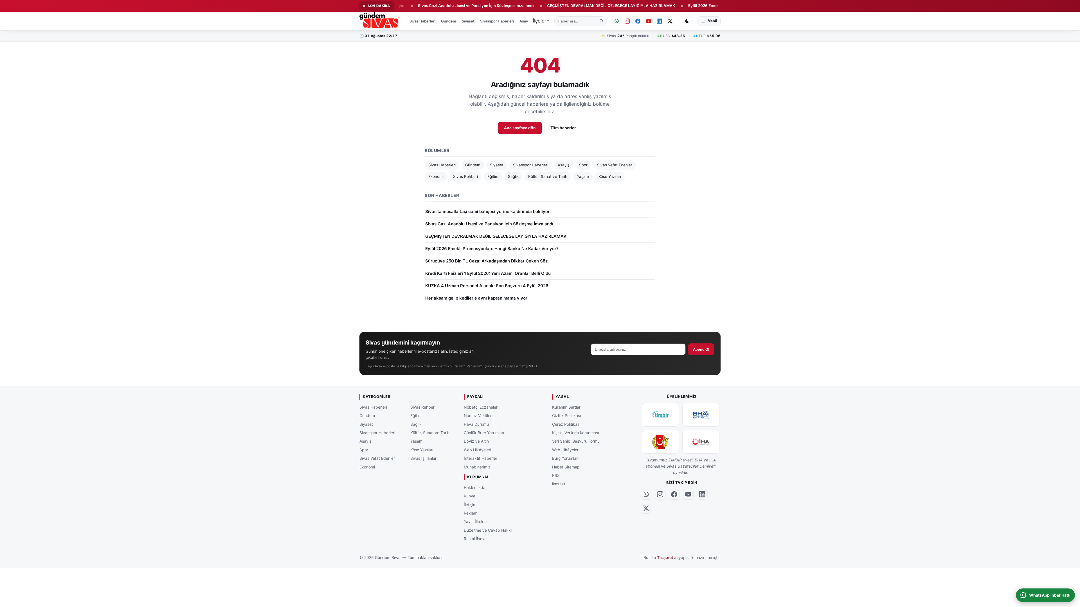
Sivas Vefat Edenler (614, 165)
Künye (469, 495)
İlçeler (541, 21)
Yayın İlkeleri (475, 521)
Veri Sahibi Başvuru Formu (576, 441)
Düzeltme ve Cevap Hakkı (488, 530)
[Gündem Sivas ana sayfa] (379, 21)
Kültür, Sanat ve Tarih (547, 176)
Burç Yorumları (565, 458)
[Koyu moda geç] (687, 21)
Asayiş (525, 21)
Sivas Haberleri (422, 21)
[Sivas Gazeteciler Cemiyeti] (660, 442)
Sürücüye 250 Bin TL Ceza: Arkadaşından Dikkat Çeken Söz (486, 261)
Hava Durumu (476, 424)
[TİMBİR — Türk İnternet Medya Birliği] (660, 415)
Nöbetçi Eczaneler (481, 407)
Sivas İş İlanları (423, 458)
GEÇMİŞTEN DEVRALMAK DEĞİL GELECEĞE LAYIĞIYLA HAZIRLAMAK (585, 5)
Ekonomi (436, 176)
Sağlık (513, 176)
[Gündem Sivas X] (669, 21)
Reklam (470, 513)
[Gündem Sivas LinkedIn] (659, 21)
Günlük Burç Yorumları (484, 432)
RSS (556, 475)
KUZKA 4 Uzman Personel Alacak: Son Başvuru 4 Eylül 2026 (486, 285)
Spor (583, 165)
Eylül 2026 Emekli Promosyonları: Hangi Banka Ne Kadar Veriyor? (722, 5)
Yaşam (583, 176)
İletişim (470, 504)
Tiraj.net (665, 557)
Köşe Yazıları (609, 176)
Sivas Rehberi (465, 176)
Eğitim (492, 176)
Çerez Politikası (566, 424)
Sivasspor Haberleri (497, 21)
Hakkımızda (474, 487)
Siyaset (468, 21)
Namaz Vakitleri (478, 415)
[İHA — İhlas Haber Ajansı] (700, 442)
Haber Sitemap (566, 466)
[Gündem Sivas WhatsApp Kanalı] (616, 21)
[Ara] (602, 21)
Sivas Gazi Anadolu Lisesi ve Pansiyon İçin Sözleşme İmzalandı (450, 5)
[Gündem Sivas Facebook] (637, 21)
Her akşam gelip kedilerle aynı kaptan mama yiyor (476, 298)
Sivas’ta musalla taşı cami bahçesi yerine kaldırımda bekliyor (487, 211)
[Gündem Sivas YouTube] (648, 21)
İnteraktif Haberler (480, 458)
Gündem (448, 21)
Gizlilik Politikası (566, 415)
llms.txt (558, 483)
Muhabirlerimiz (477, 466)
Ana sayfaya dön (520, 127)
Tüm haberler (563, 127)
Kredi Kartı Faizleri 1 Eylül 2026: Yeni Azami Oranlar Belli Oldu (488, 273)
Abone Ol (701, 349)
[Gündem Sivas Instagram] (627, 21)
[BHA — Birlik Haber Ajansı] (700, 415)
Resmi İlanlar (475, 538)
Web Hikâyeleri (477, 449)
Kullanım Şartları (566, 407)
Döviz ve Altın (476, 441)
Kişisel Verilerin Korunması (575, 432)
